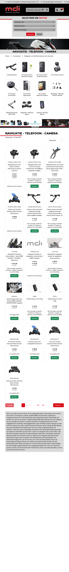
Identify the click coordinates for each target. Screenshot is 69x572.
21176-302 (55, 251)
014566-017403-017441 (14, 162)
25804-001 (14, 296)
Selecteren (30, 34)
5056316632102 (34, 339)
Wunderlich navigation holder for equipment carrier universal (55, 256)
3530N (34, 296)
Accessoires (16, 56)
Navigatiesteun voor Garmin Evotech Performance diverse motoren (14, 168)
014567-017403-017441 (34, 162)
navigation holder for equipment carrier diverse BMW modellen (34, 256)
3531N (55, 296)
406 (43, 405)
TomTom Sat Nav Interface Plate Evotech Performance (54, 344)
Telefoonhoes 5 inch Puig (34, 299)
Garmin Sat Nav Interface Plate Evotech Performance (14, 383)
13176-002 (14, 251)
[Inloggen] (57, 10)
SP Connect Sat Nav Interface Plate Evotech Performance (14, 344)
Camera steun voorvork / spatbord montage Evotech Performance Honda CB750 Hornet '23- (55, 212)
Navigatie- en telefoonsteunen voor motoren (38, 56)
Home (7, 56)
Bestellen (35, 186)
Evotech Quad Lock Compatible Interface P (34, 343)
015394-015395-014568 (14, 207)
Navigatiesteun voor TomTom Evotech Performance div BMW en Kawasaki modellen (34, 168)
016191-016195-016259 (54, 207)
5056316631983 (14, 339)
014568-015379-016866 (54, 162)
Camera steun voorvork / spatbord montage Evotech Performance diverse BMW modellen (34, 212)
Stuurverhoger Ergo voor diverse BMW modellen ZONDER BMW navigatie (14, 301)
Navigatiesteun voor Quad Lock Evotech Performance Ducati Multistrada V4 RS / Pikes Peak (54, 168)
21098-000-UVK (34, 251)
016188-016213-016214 (34, 207)
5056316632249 (14, 378)
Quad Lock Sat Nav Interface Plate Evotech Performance (14, 211)
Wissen (39, 34)
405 (38, 405)
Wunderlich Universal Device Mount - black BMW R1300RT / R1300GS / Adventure (14, 257)
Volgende (58, 405)
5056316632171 (54, 339)
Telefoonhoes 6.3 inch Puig (55, 300)
